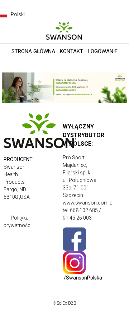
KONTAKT (71, 51)
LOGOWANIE (103, 51)
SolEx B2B (66, 303)
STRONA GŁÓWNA (33, 51)
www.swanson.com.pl (88, 203)
